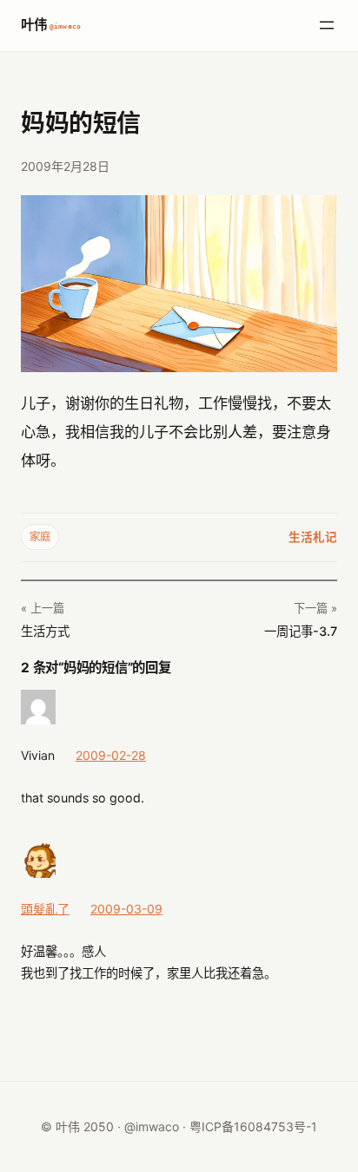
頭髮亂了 (45, 908)
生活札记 (312, 537)
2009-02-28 (111, 755)
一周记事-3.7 (300, 631)
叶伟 (51, 24)
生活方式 (45, 631)
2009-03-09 (126, 908)
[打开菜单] (326, 25)
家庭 (40, 536)
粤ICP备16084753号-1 (253, 1126)
